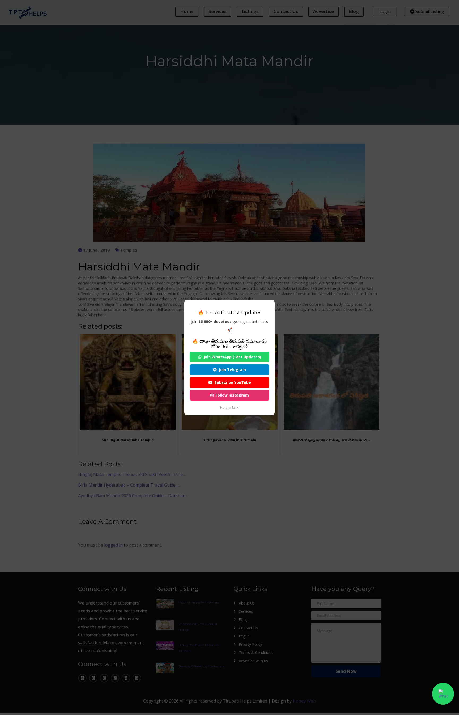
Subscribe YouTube (233, 382)
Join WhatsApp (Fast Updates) (232, 356)
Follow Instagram (232, 395)
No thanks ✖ (229, 407)
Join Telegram (232, 369)
